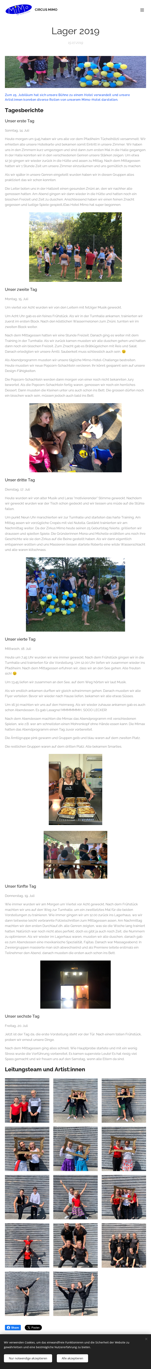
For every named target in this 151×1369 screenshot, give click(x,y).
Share (15, 1327)
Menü (142, 10)
